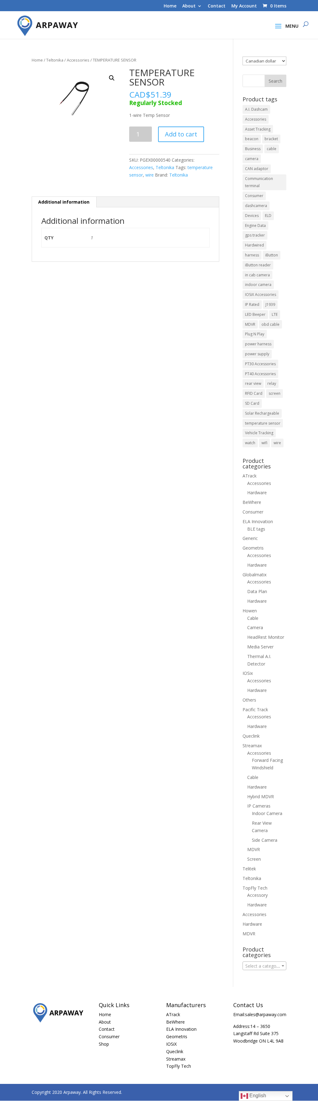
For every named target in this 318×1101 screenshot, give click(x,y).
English (257, 1095)
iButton (271, 255)
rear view (253, 383)
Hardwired (254, 245)
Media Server (260, 647)
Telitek (249, 869)
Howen (250, 611)
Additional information (63, 202)
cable (271, 148)
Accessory (257, 895)
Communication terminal (259, 182)
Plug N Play (254, 334)
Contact (216, 6)
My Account (244, 6)
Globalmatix (254, 575)
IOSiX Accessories (260, 294)
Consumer (254, 195)
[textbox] (264, 966)
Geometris (253, 548)
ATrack (250, 476)
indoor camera (258, 284)
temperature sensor (262, 423)
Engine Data (255, 225)
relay (271, 383)
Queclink (251, 736)
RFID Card (253, 393)
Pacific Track (255, 709)
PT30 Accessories (260, 363)
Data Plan (257, 591)
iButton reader (258, 265)
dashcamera (256, 205)
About (189, 6)
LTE (275, 314)
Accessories (78, 60)
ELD (268, 215)
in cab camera (257, 275)
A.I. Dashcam (256, 109)
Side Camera (264, 840)
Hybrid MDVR (260, 796)
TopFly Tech (255, 888)
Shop (104, 1044)
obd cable (270, 324)
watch (250, 442)
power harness (258, 344)
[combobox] (264, 965)
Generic (250, 538)
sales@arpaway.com (265, 1014)
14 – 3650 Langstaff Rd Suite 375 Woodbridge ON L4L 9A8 (258, 1033)
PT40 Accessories (260, 373)
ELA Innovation (258, 521)
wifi (264, 442)
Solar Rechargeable (262, 413)
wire (149, 175)
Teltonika (54, 60)
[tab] (64, 202)
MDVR (250, 324)
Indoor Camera (267, 813)
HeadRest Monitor (265, 637)
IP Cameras (258, 806)
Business (253, 148)
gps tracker (255, 235)
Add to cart (181, 134)
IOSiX (171, 1044)
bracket (271, 138)
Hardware (257, 492)
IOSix (248, 673)
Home (170, 6)
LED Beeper (255, 314)
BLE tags (256, 529)
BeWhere (252, 502)
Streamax (252, 746)
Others (249, 700)
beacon (251, 138)
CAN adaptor (256, 168)
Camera (255, 627)
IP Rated (252, 304)
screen (274, 393)
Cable (252, 618)
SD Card (252, 403)
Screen (254, 859)
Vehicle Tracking (259, 432)
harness (252, 255)
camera (251, 158)
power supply (257, 354)
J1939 (270, 304)
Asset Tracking (257, 129)
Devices (252, 215)
